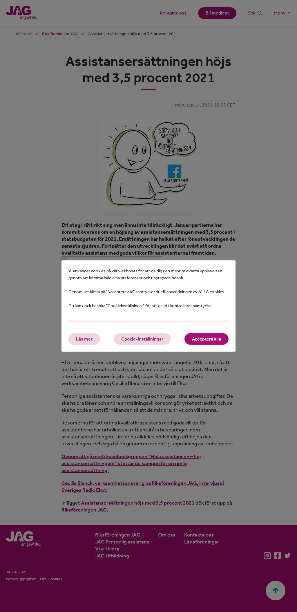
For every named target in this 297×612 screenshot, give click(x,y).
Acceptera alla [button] (206, 339)
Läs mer (84, 339)
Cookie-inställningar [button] (142, 339)
